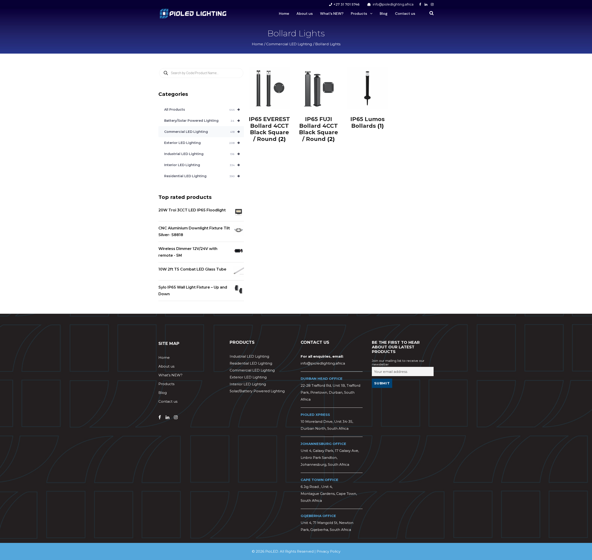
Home (284, 13)
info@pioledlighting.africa (393, 4)
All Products (202, 109)
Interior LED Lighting (202, 165)
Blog (384, 13)
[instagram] (432, 4)
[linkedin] (426, 4)
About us (304, 13)
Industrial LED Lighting (202, 154)
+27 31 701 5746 (346, 4)
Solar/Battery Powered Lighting (257, 391)
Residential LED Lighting (202, 176)
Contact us (405, 13)
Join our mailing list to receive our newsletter (398, 362)
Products (359, 13)
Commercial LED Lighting (289, 44)
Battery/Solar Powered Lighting (202, 120)
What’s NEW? (331, 13)
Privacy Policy (328, 551)
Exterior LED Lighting (202, 143)
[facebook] (420, 4)
